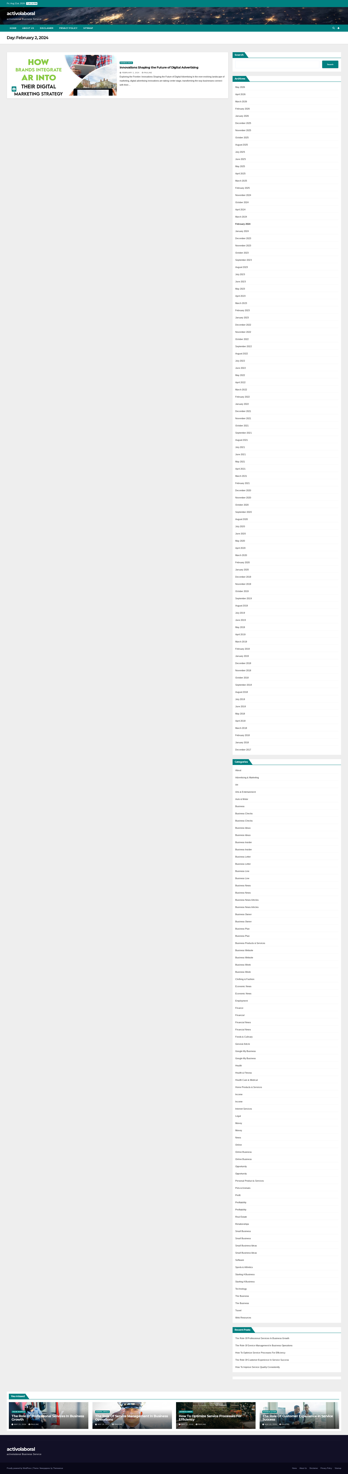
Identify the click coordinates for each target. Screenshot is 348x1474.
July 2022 (240, 361)
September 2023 (243, 260)
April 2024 (240, 209)
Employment (241, 1001)
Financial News (243, 1022)
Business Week (243, 965)
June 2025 (240, 159)
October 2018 (242, 678)
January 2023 (242, 317)
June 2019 (240, 620)
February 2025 (242, 188)
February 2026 (242, 109)
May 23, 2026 (20, 1424)
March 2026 (241, 101)
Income (239, 1094)
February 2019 (242, 649)
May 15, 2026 (271, 1424)
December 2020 (243, 490)
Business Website (244, 950)
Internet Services (243, 1109)
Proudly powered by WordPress (19, 1468)
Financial (240, 1015)
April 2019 (240, 634)
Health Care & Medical (246, 1080)
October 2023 (242, 253)
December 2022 (243, 325)
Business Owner (243, 914)
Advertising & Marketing (247, 777)
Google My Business (245, 1051)
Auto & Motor (241, 799)
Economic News (243, 986)
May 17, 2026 (187, 1424)
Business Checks (244, 813)
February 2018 (242, 735)
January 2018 (242, 742)
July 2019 (240, 613)
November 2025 (243, 130)
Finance (239, 1008)
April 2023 (240, 296)
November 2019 (243, 584)
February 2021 (242, 483)
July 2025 (240, 152)
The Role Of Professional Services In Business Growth (262, 1338)
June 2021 (240, 454)
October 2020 (242, 505)
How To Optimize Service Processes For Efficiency (260, 1353)
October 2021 (242, 425)
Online (238, 1145)
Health (238, 1065)
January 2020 (242, 570)
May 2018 (240, 714)
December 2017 (243, 750)
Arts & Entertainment (245, 792)
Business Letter (243, 857)
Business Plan (242, 929)
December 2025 (243, 123)
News (238, 1137)
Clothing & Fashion (244, 979)
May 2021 (240, 461)
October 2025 (242, 137)
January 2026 (242, 116)
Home (13, 28)
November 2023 (243, 245)
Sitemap (88, 28)
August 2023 (241, 267)
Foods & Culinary (244, 1037)
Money (238, 1123)
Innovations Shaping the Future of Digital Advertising (159, 67)
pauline (148, 73)
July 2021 (240, 447)
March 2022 (241, 389)
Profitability (240, 1202)
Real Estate (241, 1217)
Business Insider (243, 842)
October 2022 (242, 339)
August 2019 (241, 606)
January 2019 (242, 656)
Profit (237, 1195)
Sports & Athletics (244, 1267)
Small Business (243, 1231)
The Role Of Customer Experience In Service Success (262, 1360)
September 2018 (243, 685)
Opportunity (241, 1166)
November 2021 (243, 418)
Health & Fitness (243, 1073)
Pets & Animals (242, 1188)
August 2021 (241, 440)
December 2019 (243, 577)
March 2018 (241, 728)
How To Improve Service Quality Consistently (257, 1367)
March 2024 (241, 217)
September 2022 (243, 346)
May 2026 (240, 87)
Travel (238, 1310)
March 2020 (241, 555)
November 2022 (243, 332)
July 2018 (240, 699)
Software (239, 1260)
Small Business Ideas (246, 1246)
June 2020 (240, 534)
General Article (242, 1044)
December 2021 (243, 411)
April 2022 (240, 382)
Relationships (242, 1224)
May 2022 (240, 375)
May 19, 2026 (104, 1424)
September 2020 (243, 512)
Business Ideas (126, 62)
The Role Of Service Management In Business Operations (264, 1345)
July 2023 (240, 274)
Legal (238, 1116)
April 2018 (240, 721)
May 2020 (240, 541)
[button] (334, 28)
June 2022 (240, 368)
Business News (243, 885)
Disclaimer (46, 28)
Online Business (243, 1152)
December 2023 (243, 238)
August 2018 (241, 692)
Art (236, 785)
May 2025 (240, 166)
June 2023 (240, 281)
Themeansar (58, 1468)
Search (239, 54)
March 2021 (241, 476)
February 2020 (242, 562)
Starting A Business (245, 1274)
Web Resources (243, 1318)
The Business (242, 1296)
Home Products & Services (248, 1087)
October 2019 (242, 591)
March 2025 (241, 181)
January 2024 (242, 231)
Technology (241, 1289)
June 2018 (240, 706)
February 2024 (243, 224)
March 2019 (241, 642)
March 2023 (241, 303)
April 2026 (240, 94)
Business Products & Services (250, 943)
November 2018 (243, 670)
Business (240, 806)
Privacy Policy (68, 28)
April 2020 (240, 548)
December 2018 (243, 663)
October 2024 (242, 202)
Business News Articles (247, 900)
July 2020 (240, 526)
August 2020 (241, 519)
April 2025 (240, 173)
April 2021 (240, 469)
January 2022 (242, 404)
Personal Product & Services (249, 1181)
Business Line (242, 871)
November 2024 (243, 195)
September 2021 (243, 433)
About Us (28, 28)
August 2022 (241, 353)
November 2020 (243, 497)
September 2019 (243, 598)
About (238, 770)
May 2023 (240, 289)
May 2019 (240, 627)
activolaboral (21, 13)
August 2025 (241, 145)
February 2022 (242, 397)
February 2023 (242, 310)
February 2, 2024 (131, 73)
